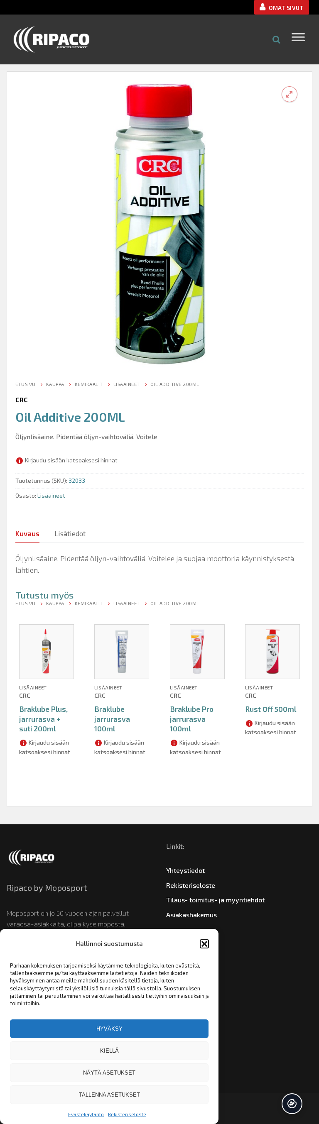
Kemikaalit (89, 384)
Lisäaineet (126, 384)
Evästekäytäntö (86, 1114)
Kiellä (109, 1051)
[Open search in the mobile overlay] (276, 39)
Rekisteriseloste (127, 1114)
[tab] (27, 533)
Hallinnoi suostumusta (292, 1103)
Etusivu (25, 384)
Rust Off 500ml (270, 708)
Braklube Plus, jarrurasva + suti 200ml (43, 718)
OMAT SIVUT (285, 7)
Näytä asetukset (109, 1073)
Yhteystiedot (185, 870)
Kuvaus (27, 533)
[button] (204, 944)
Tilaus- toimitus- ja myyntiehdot (215, 900)
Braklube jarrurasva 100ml (112, 718)
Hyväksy (109, 1029)
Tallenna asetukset (109, 1095)
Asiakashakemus (191, 915)
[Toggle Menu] (298, 39)
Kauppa (55, 384)
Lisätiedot (70, 533)
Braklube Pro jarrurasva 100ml (191, 718)
